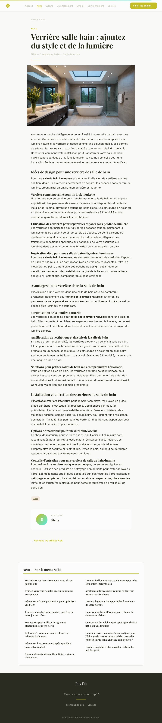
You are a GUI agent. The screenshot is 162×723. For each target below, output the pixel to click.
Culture (49, 5)
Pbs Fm (81, 683)
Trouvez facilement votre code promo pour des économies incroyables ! (111, 582)
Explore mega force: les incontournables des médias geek (109, 648)
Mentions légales (75, 704)
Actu (39, 5)
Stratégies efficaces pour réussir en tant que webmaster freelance (109, 592)
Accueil (29, 5)
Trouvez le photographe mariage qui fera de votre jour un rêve (49, 613)
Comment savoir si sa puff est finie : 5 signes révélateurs (49, 655)
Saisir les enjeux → (143, 5)
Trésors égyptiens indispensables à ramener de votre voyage (110, 603)
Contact (91, 704)
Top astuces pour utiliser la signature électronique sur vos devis (45, 624)
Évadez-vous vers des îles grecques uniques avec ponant (49, 592)
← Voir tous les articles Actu (47, 540)
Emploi (80, 5)
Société (112, 5)
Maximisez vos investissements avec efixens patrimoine (49, 582)
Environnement (96, 5)
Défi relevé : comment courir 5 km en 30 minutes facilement (47, 634)
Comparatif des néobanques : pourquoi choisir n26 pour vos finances (111, 624)
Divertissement (65, 5)
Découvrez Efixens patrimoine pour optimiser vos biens (50, 603)
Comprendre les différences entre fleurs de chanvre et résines (109, 613)
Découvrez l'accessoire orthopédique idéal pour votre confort (48, 645)
